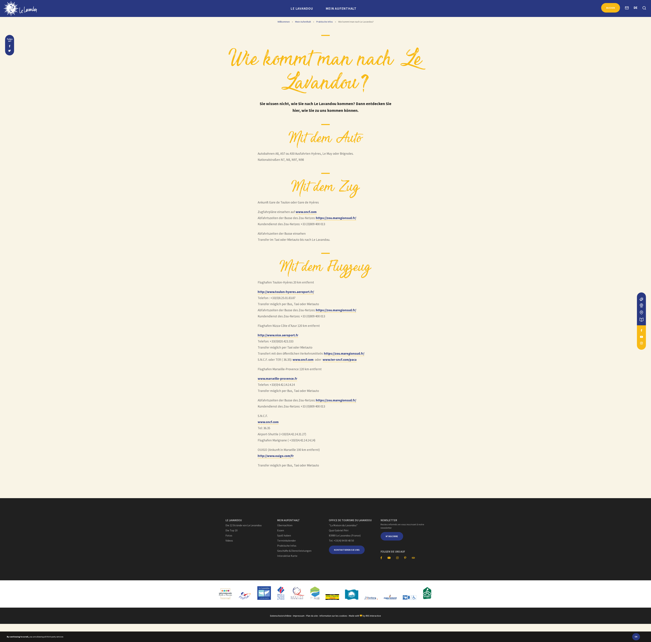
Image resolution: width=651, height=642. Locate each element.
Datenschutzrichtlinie (280, 615)
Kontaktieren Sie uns (347, 549)
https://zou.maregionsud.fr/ (336, 218)
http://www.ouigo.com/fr (276, 456)
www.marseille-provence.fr (277, 378)
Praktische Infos (324, 21)
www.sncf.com (306, 212)
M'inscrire (392, 536)
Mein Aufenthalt (341, 8)
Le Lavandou (302, 8)
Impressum (298, 615)
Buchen (610, 7)
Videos (229, 540)
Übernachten (284, 525)
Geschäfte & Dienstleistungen (294, 550)
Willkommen (284, 21)
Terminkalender (286, 540)
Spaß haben (284, 535)
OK (636, 636)
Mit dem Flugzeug (325, 267)
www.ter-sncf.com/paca (340, 360)
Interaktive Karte (287, 555)
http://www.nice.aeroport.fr (278, 335)
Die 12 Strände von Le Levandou (243, 525)
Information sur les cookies (333, 615)
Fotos (228, 535)
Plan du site (312, 615)
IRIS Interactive (373, 615)
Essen (280, 530)
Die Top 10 (231, 530)
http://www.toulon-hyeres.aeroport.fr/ (286, 292)
